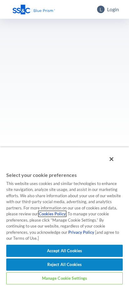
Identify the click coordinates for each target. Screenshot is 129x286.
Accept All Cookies (64, 250)
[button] (34, 9)
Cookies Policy (52, 213)
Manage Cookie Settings (64, 278)
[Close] (111, 159)
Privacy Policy (81, 232)
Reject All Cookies (64, 264)
